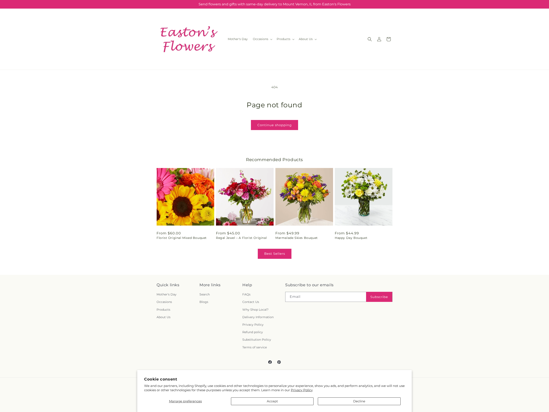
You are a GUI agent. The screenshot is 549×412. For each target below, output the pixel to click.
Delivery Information (258, 317)
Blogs (203, 302)
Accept (272, 401)
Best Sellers (274, 254)
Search (204, 295)
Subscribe (379, 297)
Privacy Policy (302, 390)
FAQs (246, 295)
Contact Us (250, 302)
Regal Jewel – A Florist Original (241, 238)
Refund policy (252, 332)
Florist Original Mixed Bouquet (182, 238)
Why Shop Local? (255, 310)
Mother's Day (166, 295)
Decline (359, 401)
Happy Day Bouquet (351, 238)
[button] (262, 38)
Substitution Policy (256, 340)
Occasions (164, 302)
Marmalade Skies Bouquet (296, 238)
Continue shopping (274, 125)
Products (163, 310)
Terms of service (254, 347)
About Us (163, 317)
